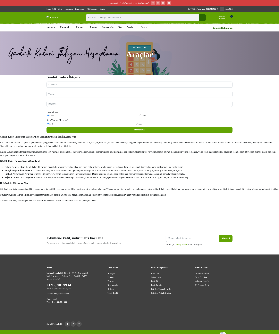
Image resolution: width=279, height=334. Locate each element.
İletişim (102, 9)
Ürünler (79, 27)
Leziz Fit (154, 281)
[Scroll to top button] (270, 308)
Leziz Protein (156, 285)
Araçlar (130, 27)
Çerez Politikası (201, 277)
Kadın (143, 116)
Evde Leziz (155, 273)
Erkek (51, 116)
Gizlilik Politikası (202, 273)
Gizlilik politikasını (181, 244)
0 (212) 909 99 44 (212, 9)
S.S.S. (60, 9)
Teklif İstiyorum (92, 9)
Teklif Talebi (113, 293)
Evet (51, 124)
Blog (120, 27)
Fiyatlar (93, 27)
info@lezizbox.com (61, 294)
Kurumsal (64, 27)
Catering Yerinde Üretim (161, 293)
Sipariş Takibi (51, 9)
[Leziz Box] (63, 17)
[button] (230, 17)
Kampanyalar (79, 9)
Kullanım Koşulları (202, 281)
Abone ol (225, 238)
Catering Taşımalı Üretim (161, 289)
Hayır (139, 124)
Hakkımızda (69, 9)
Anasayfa (51, 27)
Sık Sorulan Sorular (203, 285)
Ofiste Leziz (156, 277)
